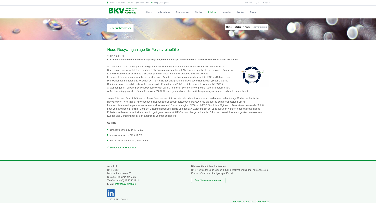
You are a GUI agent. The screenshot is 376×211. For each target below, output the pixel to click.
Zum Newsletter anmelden (208, 180)
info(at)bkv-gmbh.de (125, 184)
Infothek (238, 27)
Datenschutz (262, 201)
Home (229, 27)
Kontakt (237, 201)
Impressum (248, 201)
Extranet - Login (251, 2)
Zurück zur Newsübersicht (123, 147)
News (247, 27)
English (266, 2)
